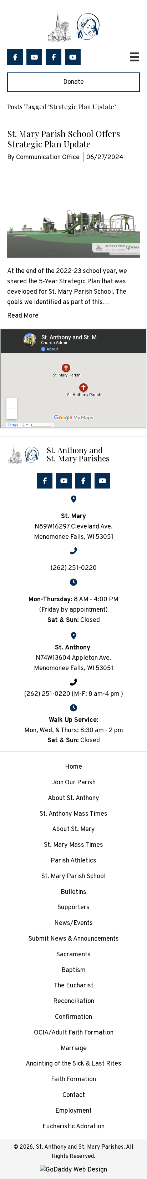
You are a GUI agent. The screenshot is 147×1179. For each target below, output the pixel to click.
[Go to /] (73, 454)
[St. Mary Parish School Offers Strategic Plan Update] (73, 215)
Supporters (73, 908)
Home (73, 767)
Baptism (73, 970)
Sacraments (73, 955)
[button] (15, 57)
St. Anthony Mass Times (73, 814)
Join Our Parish (73, 783)
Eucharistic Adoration (73, 1127)
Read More (23, 316)
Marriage (74, 1048)
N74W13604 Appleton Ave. (73, 658)
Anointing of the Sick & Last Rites (73, 1064)
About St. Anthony (73, 798)
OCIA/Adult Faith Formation (73, 1033)
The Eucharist (73, 986)
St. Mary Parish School (73, 876)
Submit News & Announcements (74, 939)
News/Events (73, 923)
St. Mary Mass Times (73, 845)
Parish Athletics (73, 861)
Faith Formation (73, 1080)
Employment (73, 1111)
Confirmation (73, 1017)
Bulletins (73, 892)
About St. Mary (73, 829)
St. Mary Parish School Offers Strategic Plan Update (63, 139)
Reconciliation (73, 1001)
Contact (73, 1095)
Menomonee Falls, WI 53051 (73, 668)
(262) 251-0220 (74, 568)
